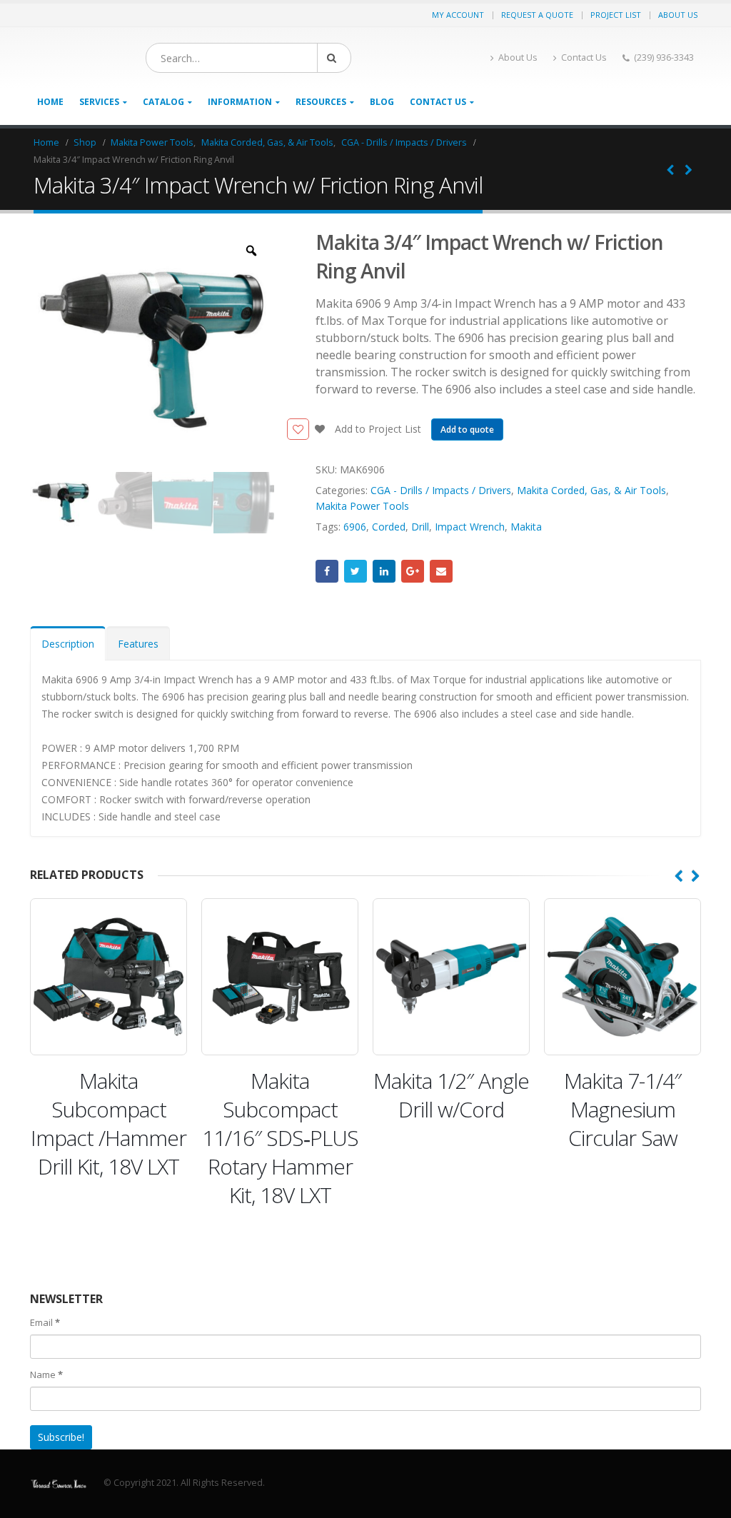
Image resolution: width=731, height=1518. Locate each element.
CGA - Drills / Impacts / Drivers (440, 490)
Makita (526, 526)
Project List (615, 14)
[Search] (334, 58)
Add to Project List (376, 429)
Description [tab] (67, 643)
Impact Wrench (470, 526)
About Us (677, 14)
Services (99, 102)
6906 (354, 526)
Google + (412, 571)
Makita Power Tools (362, 506)
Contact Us (584, 57)
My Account (458, 14)
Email (441, 571)
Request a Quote (537, 14)
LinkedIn (384, 571)
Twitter (355, 571)
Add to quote (467, 429)
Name (46, 1374)
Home (50, 102)
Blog (382, 102)
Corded (388, 526)
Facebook (327, 571)
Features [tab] (138, 643)
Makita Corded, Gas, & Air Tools (591, 490)
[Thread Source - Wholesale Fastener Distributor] (58, 1483)
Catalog (163, 102)
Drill (420, 526)
